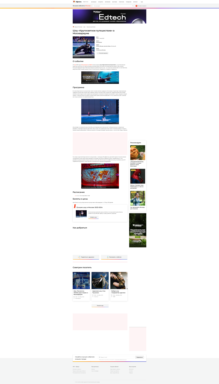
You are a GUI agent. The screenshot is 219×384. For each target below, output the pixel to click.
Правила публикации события (79, 371)
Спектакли (121, 1)
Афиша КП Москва (78, 26)
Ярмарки (135, 1)
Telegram (131, 372)
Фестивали (107, 1)
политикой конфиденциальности (120, 359)
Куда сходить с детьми (115, 369)
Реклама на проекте (142, 5)
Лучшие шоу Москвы (91, 26)
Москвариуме (84, 64)
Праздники (128, 1)
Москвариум (99, 42)
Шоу (84, 26)
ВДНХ (90, 64)
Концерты (100, 1)
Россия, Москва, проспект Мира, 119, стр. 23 (106, 46)
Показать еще (100, 305)
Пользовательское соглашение (79, 372)
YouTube (131, 371)
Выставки (114, 1)
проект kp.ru (85, 1)
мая (75, 64)
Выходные (93, 1)
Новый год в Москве (114, 371)
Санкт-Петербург (95, 371)
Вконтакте (131, 369)
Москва (93, 369)
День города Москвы (114, 372)
